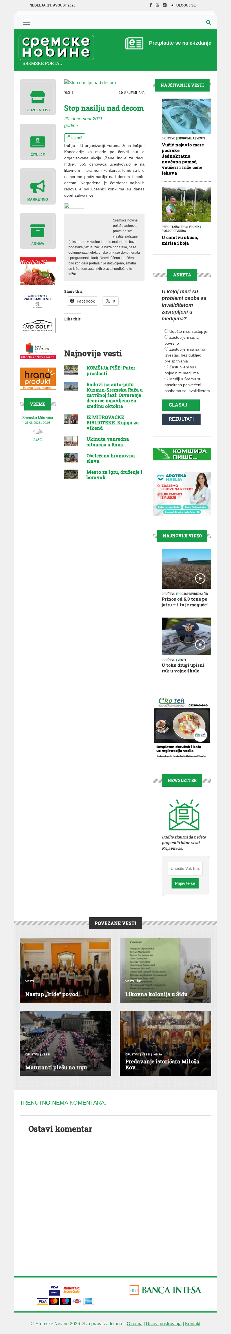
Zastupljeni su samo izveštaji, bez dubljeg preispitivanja (185, 355)
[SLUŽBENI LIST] (38, 96)
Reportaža (170, 227)
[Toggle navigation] (26, 22)
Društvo (169, 138)
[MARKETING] (38, 186)
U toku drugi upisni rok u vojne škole (183, 667)
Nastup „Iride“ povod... (53, 994)
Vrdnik (194, 227)
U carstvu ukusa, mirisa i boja (180, 240)
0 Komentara (134, 92)
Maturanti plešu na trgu (56, 1067)
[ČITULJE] (38, 141)
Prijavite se (185, 883)
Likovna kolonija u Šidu (156, 994)
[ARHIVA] (38, 230)
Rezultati (181, 419)
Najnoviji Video (182, 535)
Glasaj (178, 405)
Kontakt (192, 1323)
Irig (184, 227)
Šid (206, 594)
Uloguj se (186, 5)
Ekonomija (185, 138)
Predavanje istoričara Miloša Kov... (162, 1064)
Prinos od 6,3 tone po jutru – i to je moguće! (185, 601)
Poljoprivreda (174, 231)
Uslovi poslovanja (164, 1323)
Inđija (157, 1054)
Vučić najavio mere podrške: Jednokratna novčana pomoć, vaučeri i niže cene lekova (183, 159)
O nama (135, 1323)
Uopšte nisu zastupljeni (189, 331)
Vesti (68, 92)
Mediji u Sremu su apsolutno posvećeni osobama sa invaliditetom (187, 385)
